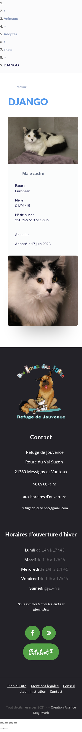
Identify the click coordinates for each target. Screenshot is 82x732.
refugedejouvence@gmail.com (45, 508)
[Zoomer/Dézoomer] (2, 723)
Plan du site (17, 686)
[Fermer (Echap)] (15, 723)
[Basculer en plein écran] (6, 723)
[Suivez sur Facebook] (32, 633)
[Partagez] (11, 723)
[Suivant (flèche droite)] (6, 728)
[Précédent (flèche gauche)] (2, 728)
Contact (56, 691)
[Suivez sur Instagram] (49, 633)
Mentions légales (45, 686)
